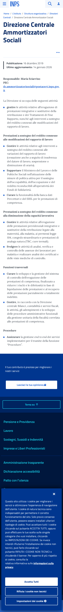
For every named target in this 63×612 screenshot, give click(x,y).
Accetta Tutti (31, 582)
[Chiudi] (54, 494)
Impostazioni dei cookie (30, 601)
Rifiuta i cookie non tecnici (31, 591)
